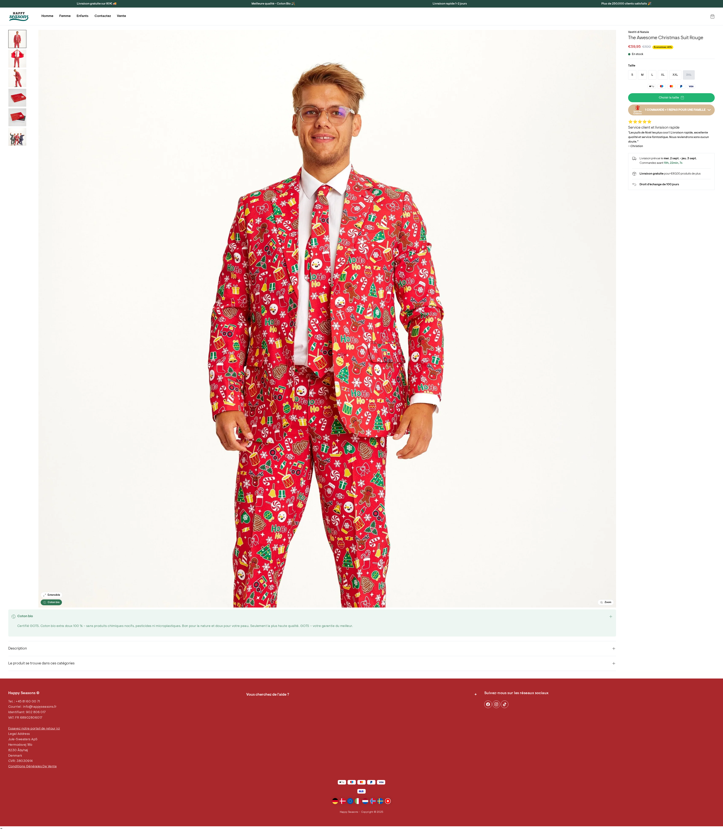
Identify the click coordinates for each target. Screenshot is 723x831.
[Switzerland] (388, 801)
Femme (65, 16)
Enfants (82, 16)
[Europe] (350, 801)
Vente (121, 16)
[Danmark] (343, 801)
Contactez (103, 16)
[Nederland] (365, 801)
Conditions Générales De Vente (32, 766)
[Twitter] (504, 704)
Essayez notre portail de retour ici (34, 728)
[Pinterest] (496, 704)
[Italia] (358, 801)
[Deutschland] (335, 801)
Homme (47, 16)
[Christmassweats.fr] (18, 16)
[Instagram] (488, 704)
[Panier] (712, 16)
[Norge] (373, 801)
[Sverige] (380, 801)
